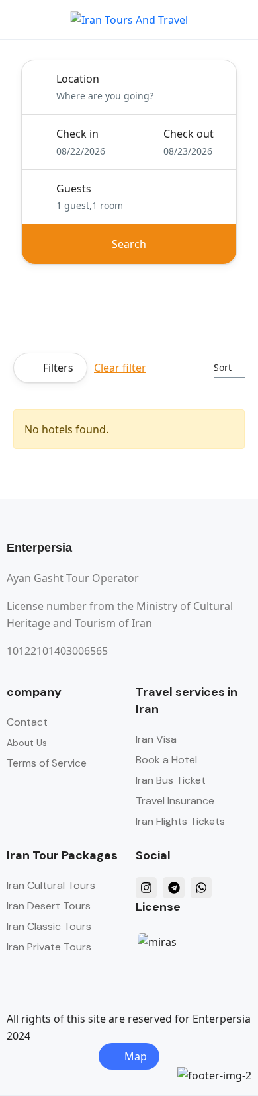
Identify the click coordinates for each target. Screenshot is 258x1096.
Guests (73, 188)
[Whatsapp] (201, 887)
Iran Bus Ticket (171, 780)
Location (77, 78)
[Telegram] (173, 887)
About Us (27, 743)
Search (129, 244)
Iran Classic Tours (49, 926)
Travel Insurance (175, 801)
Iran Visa (156, 739)
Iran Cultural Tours (51, 885)
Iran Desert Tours (49, 906)
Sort (223, 367)
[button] (200, 19)
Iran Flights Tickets (180, 821)
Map (135, 1056)
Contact (27, 722)
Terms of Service (47, 763)
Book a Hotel (166, 760)
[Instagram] (146, 887)
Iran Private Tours (49, 947)
